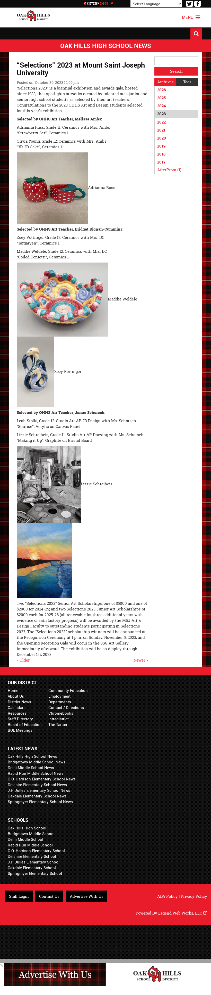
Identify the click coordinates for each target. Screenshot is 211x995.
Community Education (68, 690)
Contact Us (49, 896)
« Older (23, 660)
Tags (187, 82)
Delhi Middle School (25, 839)
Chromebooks (60, 713)
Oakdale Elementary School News (37, 796)
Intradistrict (58, 719)
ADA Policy (167, 896)
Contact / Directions (66, 707)
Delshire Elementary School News (37, 784)
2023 (161, 114)
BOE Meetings (20, 730)
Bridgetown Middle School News (36, 762)
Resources (17, 713)
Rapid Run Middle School (30, 845)
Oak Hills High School (27, 828)
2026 (161, 90)
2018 (161, 154)
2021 (161, 130)
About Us (16, 696)
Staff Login (19, 896)
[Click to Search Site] (196, 33)
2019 (161, 146)
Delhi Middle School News (31, 767)
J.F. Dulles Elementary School (33, 862)
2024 (161, 106)
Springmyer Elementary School (35, 873)
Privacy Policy (194, 896)
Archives (165, 82)
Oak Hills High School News (32, 756)
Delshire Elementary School (32, 856)
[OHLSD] (33, 15)
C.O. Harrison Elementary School (36, 851)
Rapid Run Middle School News (36, 773)
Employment (59, 696)
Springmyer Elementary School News (40, 802)
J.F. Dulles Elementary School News (39, 790)
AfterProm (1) (169, 170)
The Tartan (57, 724)
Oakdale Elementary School (32, 868)
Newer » (141, 660)
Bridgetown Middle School (31, 833)
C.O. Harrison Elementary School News (42, 779)
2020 (161, 138)
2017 (161, 162)
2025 (161, 98)
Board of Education (25, 724)
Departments (59, 702)
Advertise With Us (86, 896)
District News (19, 702)
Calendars (16, 707)
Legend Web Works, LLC (180, 913)
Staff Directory (20, 719)
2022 (161, 122)
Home (13, 690)
